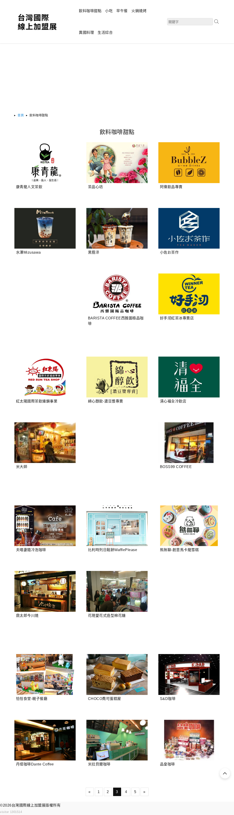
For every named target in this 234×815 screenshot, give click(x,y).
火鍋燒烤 (138, 11)
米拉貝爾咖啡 (99, 764)
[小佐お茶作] (189, 228)
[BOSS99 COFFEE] (189, 442)
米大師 (21, 467)
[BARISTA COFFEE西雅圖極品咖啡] (117, 293)
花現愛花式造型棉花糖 (107, 616)
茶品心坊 (95, 187)
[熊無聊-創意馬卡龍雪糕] (189, 525)
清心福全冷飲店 (173, 401)
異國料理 (86, 32)
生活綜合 (105, 32)
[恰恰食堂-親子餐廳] (45, 674)
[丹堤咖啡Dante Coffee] (45, 740)
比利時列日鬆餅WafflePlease (112, 550)
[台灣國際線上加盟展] (37, 30)
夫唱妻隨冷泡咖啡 (31, 550)
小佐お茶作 (169, 252)
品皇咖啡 (167, 764)
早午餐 (122, 11)
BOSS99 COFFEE (176, 467)
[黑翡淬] (117, 228)
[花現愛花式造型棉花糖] (117, 591)
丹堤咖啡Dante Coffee (35, 764)
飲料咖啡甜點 (90, 11)
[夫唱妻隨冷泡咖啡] (45, 525)
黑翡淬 (93, 252)
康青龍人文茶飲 (29, 187)
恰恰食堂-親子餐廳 (32, 699)
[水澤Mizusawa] (45, 228)
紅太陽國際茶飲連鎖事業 (37, 401)
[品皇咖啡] (189, 740)
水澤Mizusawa (28, 252)
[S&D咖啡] (189, 674)
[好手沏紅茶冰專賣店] (189, 293)
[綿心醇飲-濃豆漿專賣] (117, 377)
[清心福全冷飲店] (189, 377)
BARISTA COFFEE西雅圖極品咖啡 (116, 321)
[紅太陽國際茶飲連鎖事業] (45, 377)
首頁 (21, 115)
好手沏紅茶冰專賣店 (177, 318)
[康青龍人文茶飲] (45, 162)
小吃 (109, 11)
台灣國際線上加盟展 (29, 805)
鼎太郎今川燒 (27, 616)
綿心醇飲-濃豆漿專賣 (105, 401)
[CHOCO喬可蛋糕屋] (117, 674)
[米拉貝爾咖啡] (117, 740)
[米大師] (45, 442)
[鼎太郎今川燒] (45, 591)
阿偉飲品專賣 (171, 187)
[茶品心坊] (117, 162)
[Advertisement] (117, 80)
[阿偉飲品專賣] (189, 162)
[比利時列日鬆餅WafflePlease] (117, 525)
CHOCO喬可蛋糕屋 (104, 699)
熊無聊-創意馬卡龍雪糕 (179, 550)
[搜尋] (216, 21)
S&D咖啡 (168, 699)
